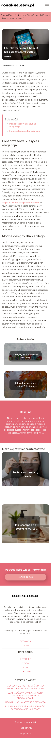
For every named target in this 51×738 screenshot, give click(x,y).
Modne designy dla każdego (24, 131)
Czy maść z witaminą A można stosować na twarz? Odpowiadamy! (25, 695)
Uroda (25, 667)
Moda (25, 663)
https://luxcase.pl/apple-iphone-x (20, 202)
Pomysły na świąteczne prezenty (25, 356)
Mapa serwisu (25, 727)
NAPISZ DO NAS (25, 577)
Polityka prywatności (25, 722)
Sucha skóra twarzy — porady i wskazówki (25, 474)
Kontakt (25, 645)
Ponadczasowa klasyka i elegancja (22, 125)
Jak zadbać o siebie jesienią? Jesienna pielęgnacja (25, 385)
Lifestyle (21, 15)
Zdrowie (25, 671)
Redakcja (25, 641)
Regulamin (25, 733)
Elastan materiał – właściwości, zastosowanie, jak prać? (25, 708)
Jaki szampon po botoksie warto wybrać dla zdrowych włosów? (25, 527)
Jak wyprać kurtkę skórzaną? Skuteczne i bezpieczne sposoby (25, 687)
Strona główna (8, 15)
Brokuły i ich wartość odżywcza (25, 702)
